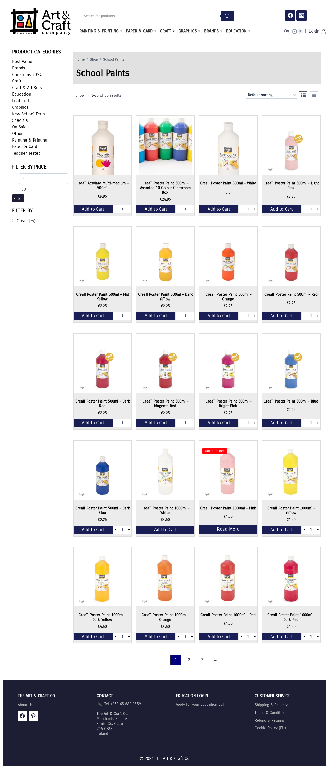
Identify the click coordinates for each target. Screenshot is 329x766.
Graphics (187, 31)
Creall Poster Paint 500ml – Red (291, 294)
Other (17, 133)
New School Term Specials (28, 117)
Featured (20, 101)
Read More (228, 529)
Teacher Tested (26, 153)
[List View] (314, 95)
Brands (211, 31)
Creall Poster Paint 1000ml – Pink (228, 508)
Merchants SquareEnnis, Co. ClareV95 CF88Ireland (112, 723)
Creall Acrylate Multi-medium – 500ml (103, 185)
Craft (165, 31)
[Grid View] (303, 95)
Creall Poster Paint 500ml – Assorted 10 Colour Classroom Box (165, 188)
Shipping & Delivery (271, 705)
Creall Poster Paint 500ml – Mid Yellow (102, 296)
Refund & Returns (269, 720)
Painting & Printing (99, 31)
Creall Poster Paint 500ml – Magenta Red (165, 403)
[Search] (227, 16)
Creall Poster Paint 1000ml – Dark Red (291, 617)
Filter (18, 198)
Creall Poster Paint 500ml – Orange (228, 296)
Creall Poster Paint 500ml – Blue (291, 401)
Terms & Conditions (271, 712)
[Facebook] (290, 15)
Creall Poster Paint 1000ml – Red (228, 615)
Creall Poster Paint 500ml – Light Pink (291, 185)
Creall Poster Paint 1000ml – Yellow (291, 510)
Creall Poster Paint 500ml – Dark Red (102, 403)
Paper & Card (139, 31)
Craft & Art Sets (27, 87)
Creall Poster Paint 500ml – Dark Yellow (165, 296)
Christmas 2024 (27, 74)
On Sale (19, 127)
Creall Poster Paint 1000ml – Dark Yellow (102, 617)
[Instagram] (301, 15)
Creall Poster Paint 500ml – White (228, 183)
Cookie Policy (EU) (270, 728)
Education (236, 31)
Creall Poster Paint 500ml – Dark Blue (102, 510)
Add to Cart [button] (93, 209)
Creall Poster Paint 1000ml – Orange (165, 617)
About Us (25, 705)
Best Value (22, 61)
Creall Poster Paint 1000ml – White (165, 510)
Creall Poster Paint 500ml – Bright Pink (228, 403)
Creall (22, 220)
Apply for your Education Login (201, 704)
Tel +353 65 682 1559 (122, 704)
